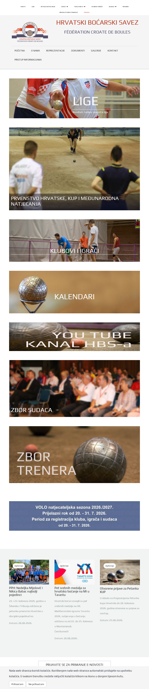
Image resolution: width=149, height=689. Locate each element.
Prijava (86, 12)
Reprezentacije (55, 50)
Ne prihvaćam (36, 684)
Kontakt (113, 50)
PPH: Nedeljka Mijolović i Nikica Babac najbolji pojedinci (26, 591)
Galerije (96, 50)
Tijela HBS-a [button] (79, 6)
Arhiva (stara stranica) (68, 12)
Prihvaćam (17, 684)
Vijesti (23, 6)
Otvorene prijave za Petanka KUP (119, 590)
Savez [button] (63, 6)
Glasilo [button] (112, 6)
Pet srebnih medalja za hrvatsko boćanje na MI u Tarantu (72, 591)
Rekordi (125, 6)
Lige (33, 6)
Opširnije (19, 566)
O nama (35, 50)
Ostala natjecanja (48, 6)
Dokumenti (78, 50)
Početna (20, 50)
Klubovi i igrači (97, 6)
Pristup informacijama (28, 59)
